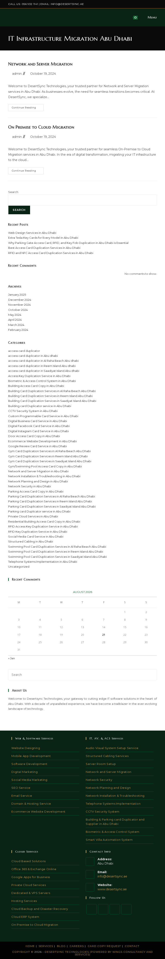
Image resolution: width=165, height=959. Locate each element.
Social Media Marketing (29, 779)
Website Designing (25, 748)
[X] (91, 909)
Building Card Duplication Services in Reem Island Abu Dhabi (50, 396)
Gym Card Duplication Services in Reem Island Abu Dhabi (48, 456)
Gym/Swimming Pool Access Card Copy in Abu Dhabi (45, 466)
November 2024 (19, 304)
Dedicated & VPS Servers (30, 893)
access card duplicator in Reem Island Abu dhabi (42, 366)
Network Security (99, 779)
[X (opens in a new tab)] (130, 4)
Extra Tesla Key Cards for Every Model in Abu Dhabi (43, 237)
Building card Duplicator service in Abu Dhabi (39, 406)
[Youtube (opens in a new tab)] (155, 4)
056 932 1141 (30, 4)
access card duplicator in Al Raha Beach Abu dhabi (43, 360)
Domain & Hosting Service (31, 803)
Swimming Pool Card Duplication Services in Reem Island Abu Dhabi (55, 551)
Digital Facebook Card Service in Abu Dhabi (39, 426)
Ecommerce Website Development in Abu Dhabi (42, 441)
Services (46, 946)
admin (17, 74)
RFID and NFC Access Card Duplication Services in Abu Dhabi (50, 253)
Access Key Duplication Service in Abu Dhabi (39, 376)
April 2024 (15, 319)
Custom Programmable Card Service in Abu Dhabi (43, 416)
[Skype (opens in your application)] (150, 4)
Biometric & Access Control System (112, 831)
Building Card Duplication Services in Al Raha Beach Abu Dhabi (52, 391)
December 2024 (19, 299)
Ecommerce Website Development (38, 811)
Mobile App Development (31, 756)
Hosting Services (24, 901)
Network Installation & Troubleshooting (115, 795)
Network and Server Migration (40, 64)
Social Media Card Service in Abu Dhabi (35, 536)
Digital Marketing (24, 772)
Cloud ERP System (25, 916)
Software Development (29, 764)
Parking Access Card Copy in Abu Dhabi (35, 491)
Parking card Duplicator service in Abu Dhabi (39, 511)
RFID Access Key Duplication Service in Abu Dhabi (43, 526)
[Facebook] (103, 909)
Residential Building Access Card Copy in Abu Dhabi (44, 521)
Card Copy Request (104, 946)
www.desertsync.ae (112, 889)
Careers (77, 946)
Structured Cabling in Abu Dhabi (30, 541)
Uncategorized (18, 566)
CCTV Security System (102, 811)
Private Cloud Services (28, 885)
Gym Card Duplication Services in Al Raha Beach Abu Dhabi (49, 451)
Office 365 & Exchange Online (33, 869)
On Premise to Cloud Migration (41, 127)
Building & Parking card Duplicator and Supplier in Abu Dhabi (115, 821)
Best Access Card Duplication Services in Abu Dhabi (44, 247)
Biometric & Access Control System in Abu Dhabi (42, 381)
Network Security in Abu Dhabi (29, 486)
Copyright (21, 951)
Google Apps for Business (30, 877)
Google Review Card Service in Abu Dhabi (37, 446)
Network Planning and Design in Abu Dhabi (38, 481)
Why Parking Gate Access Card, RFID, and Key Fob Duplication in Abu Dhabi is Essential (68, 243)
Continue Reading (28, 108)
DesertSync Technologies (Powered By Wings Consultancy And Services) (99, 953)
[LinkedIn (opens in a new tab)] (145, 4)
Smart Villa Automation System (109, 839)
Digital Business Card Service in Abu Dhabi (37, 421)
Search (13, 192)
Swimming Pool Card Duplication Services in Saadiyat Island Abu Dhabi (57, 556)
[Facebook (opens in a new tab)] (135, 4)
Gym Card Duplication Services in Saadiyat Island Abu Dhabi (49, 461)
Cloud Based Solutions (28, 861)
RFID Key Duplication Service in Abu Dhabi (37, 531)
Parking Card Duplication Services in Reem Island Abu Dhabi (50, 501)
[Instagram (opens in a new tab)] (140, 4)
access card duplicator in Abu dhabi (33, 355)
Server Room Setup (101, 764)
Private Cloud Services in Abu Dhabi (33, 516)
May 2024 (14, 314)
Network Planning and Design (108, 787)
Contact (132, 946)
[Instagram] (115, 909)
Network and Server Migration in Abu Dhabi (38, 471)
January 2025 (17, 294)
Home (30, 946)
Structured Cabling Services (107, 756)
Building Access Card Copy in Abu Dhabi (36, 386)
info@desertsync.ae (67, 4)
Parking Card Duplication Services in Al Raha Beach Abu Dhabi (51, 496)
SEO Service (21, 787)
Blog (61, 946)
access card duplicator (24, 351)
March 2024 (16, 325)
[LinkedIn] (126, 909)
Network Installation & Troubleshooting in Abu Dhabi (44, 476)
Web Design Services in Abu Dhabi (32, 232)
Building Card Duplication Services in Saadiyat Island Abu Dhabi (52, 401)
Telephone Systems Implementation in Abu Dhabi (42, 561)
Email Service (21, 795)
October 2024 (18, 310)
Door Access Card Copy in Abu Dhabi (34, 436)
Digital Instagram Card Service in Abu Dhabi (38, 431)
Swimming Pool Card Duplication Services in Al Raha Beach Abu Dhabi (57, 546)
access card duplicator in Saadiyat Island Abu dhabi (43, 370)
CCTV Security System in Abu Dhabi (33, 411)
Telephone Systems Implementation (113, 803)
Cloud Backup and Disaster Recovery (39, 908)
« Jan (11, 658)
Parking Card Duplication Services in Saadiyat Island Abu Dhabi (52, 506)
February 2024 (18, 329)
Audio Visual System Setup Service (112, 748)
